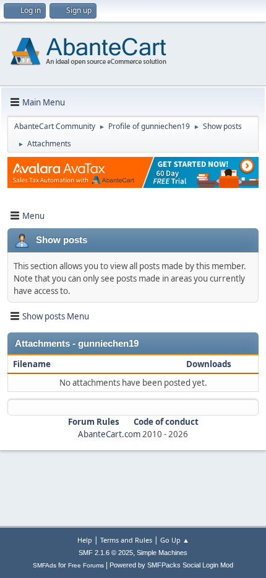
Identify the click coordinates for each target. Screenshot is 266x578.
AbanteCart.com (109, 434)
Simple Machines (162, 552)
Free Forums (86, 565)
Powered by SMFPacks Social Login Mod (171, 565)
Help (84, 540)
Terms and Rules (126, 540)
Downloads (208, 364)
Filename (33, 364)
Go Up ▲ (174, 540)
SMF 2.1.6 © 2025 (106, 552)
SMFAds (44, 565)
